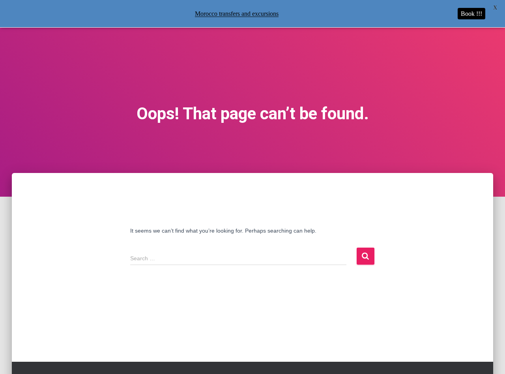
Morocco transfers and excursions (237, 13)
